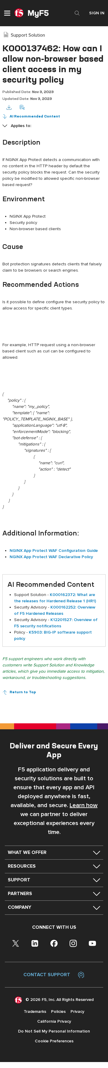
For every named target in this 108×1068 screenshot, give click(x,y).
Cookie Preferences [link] (54, 1041)
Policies (58, 1011)
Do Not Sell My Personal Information (54, 1031)
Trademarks (35, 1011)
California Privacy (54, 1021)
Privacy (77, 1011)
